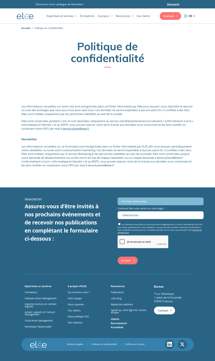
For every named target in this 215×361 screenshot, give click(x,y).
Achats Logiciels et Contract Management (40, 313)
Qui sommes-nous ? (79, 292)
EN (189, 22)
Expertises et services (60, 16)
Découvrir (173, 4)
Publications (117, 292)
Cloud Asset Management (39, 320)
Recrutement (119, 323)
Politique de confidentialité (104, 344)
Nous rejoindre (76, 304)
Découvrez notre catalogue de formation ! (59, 4)
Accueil (25, 28)
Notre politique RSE (78, 316)
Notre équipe (75, 298)
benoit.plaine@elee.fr (76, 128)
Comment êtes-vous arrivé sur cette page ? (141, 208)
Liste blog (116, 298)
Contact (168, 16)
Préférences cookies (134, 344)
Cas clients (143, 16)
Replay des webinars (122, 304)
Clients (115, 319)
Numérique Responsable (38, 326)
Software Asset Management (41, 298)
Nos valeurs (74, 310)
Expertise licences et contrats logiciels (40, 305)
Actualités (117, 327)
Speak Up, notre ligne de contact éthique (128, 311)
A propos (103, 16)
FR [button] (190, 16)
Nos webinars (75, 322)
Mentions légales (75, 344)
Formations (87, 16)
